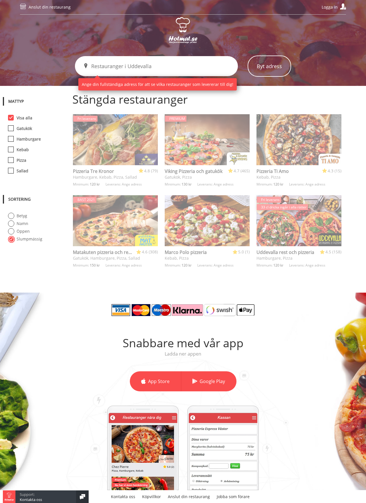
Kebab (23, 149)
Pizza (21, 160)
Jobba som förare (233, 496)
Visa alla (24, 118)
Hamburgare (29, 139)
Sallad (22, 170)
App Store (159, 381)
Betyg (22, 215)
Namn (22, 223)
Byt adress (269, 66)
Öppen (23, 231)
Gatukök (24, 128)
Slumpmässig (29, 239)
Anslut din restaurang (50, 7)
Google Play (212, 381)
